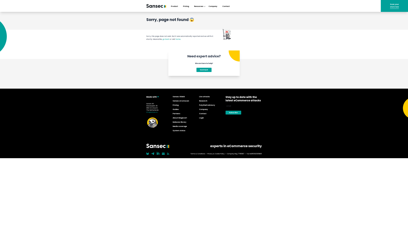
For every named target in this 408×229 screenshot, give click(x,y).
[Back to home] (156, 6)
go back (166, 39)
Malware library (179, 122)
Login (201, 118)
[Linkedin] (158, 153)
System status (179, 130)
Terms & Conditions (197, 154)
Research (203, 101)
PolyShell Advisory (207, 105)
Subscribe (233, 113)
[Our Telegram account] (152, 153)
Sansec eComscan (181, 101)
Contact (226, 6)
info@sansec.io (152, 112)
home (178, 39)
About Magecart (180, 118)
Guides (176, 109)
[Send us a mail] (163, 154)
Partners (176, 113)
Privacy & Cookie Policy (216, 154)
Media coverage (180, 126)
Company (213, 6)
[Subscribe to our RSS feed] (168, 154)
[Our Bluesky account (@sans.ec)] (147, 153)
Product (174, 6)
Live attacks (204, 96)
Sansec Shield (179, 96)
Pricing (186, 6)
